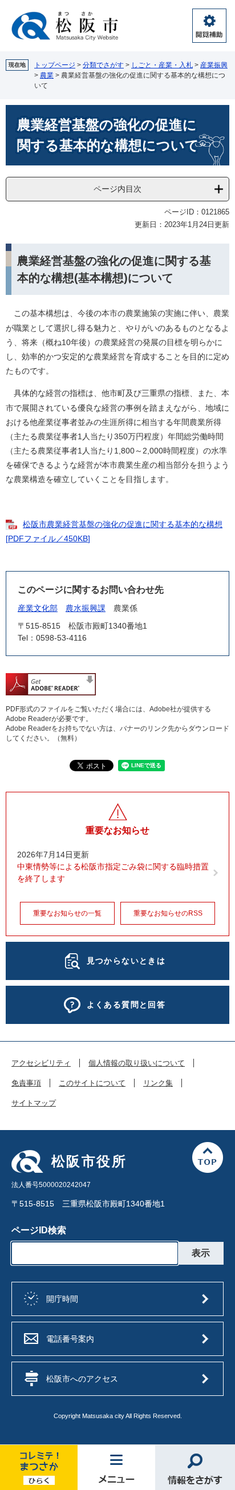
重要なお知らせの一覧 (67, 913)
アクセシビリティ (41, 1063)
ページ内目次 (117, 188)
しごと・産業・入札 (162, 65)
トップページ (54, 65)
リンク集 (158, 1083)
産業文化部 (38, 608)
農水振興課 (86, 608)
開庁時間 (62, 1298)
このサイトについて (92, 1083)
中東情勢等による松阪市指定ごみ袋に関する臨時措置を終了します (113, 872)
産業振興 (214, 65)
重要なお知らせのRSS (167, 913)
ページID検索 (38, 1230)
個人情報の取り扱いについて (136, 1063)
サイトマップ (33, 1103)
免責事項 (26, 1083)
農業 (47, 75)
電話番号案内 (70, 1338)
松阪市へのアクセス (82, 1378)
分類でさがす (103, 65)
